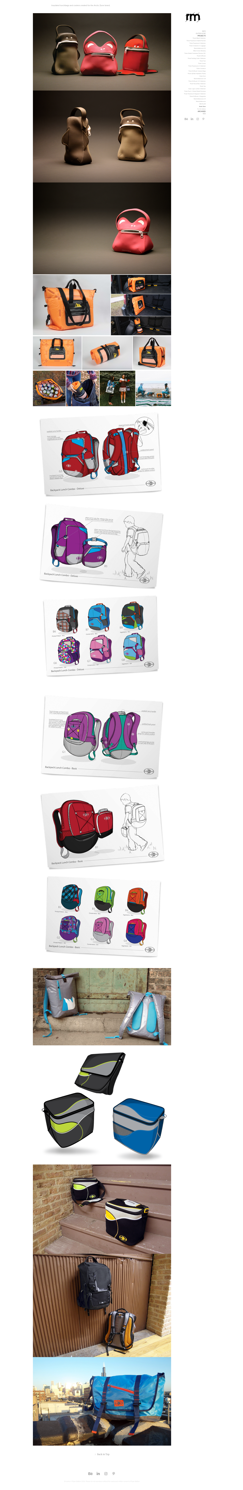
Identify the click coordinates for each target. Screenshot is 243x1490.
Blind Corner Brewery (199, 50)
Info (204, 31)
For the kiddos (201, 109)
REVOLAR (202, 104)
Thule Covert (202, 63)
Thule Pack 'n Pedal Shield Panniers (195, 91)
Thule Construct (201, 68)
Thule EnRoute (201, 56)
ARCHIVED (202, 111)
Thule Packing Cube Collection (197, 58)
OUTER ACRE (201, 33)
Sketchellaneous (201, 101)
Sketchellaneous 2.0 (200, 99)
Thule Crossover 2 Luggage (197, 45)
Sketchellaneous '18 (200, 78)
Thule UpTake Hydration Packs (197, 73)
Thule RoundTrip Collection (198, 83)
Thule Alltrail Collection (199, 38)
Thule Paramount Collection (197, 43)
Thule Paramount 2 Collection (197, 66)
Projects (202, 36)
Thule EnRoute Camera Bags (197, 71)
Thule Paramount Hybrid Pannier (196, 40)
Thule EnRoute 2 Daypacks (198, 96)
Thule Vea (203, 86)
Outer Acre (202, 76)
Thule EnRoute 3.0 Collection (197, 81)
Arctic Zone (202, 106)
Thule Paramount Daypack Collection (195, 93)
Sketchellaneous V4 (200, 48)
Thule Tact (203, 61)
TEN (204, 114)
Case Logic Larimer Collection (197, 88)
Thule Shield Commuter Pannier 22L (195, 53)
